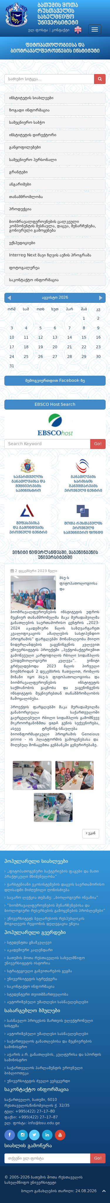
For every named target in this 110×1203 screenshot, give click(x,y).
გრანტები (18, 172)
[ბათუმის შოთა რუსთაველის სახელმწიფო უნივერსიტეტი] (16, 16)
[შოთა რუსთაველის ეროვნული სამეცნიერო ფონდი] (83, 519)
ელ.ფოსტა (38, 30)
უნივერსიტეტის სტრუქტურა (32, 979)
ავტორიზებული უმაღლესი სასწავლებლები (47, 1002)
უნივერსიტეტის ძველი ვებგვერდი (38, 1081)
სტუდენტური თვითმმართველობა (37, 994)
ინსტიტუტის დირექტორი (32, 135)
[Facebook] (9, 1135)
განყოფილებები (25, 147)
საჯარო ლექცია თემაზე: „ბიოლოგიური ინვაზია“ (52, 898)
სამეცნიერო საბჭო (27, 122)
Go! (98, 444)
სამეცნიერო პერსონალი (33, 160)
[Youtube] (60, 1135)
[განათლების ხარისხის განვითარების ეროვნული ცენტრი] (83, 475)
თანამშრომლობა (26, 197)
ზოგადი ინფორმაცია (29, 110)
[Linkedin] (47, 1135)
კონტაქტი (61, 30)
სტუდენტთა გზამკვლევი (29, 943)
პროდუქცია (20, 209)
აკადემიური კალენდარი (30, 950)
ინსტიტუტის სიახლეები (31, 98)
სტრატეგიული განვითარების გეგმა (39, 971)
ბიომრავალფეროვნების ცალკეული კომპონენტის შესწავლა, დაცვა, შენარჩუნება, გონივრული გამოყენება (52, 226)
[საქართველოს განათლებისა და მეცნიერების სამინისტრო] (27, 475)
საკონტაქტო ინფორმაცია (34, 280)
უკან (91, 833)
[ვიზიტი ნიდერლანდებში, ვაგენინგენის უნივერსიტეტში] (34, 775)
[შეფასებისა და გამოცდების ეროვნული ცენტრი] (27, 519)
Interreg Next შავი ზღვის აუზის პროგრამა (50, 255)
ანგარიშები (20, 184)
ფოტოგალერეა (24, 268)
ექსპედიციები (22, 243)
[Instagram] (22, 1135)
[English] (76, 30)
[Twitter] (34, 1135)
